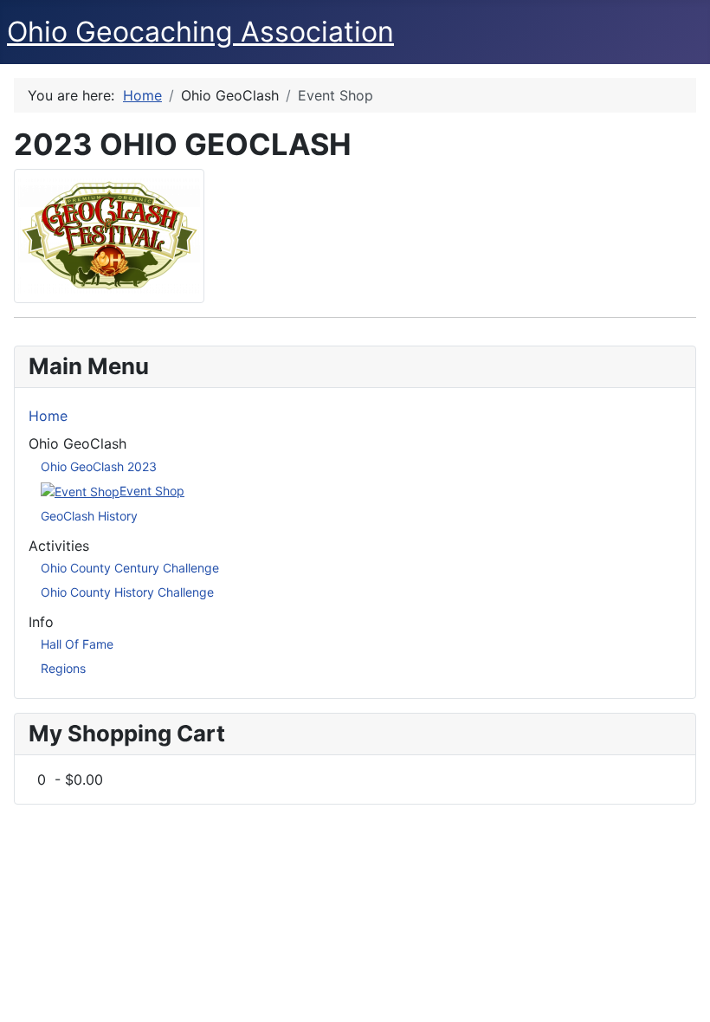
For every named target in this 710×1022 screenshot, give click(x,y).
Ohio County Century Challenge (130, 567)
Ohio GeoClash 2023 (99, 466)
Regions (63, 668)
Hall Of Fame (77, 644)
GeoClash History (89, 515)
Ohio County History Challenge (127, 592)
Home (48, 415)
